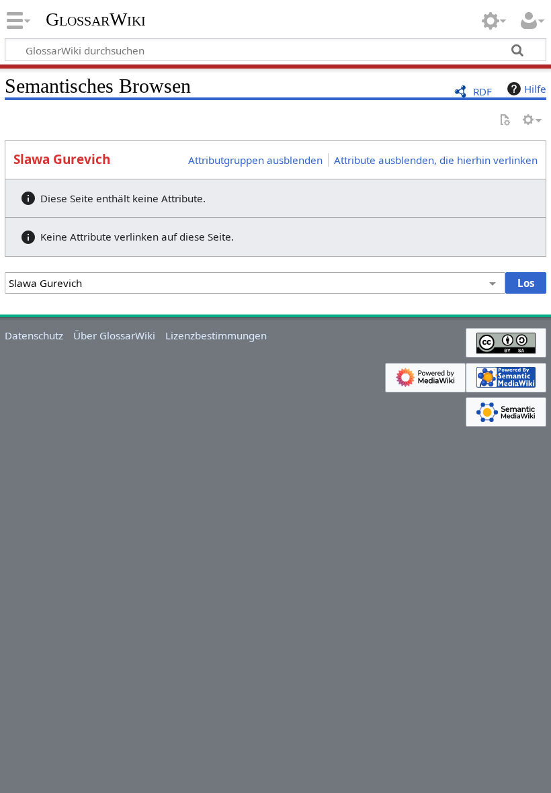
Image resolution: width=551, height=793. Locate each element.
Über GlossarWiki (114, 335)
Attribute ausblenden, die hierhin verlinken (436, 160)
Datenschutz (34, 335)
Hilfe (535, 88)
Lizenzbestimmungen (216, 335)
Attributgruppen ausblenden (255, 160)
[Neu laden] (504, 120)
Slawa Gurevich (61, 159)
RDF (482, 91)
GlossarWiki (96, 19)
